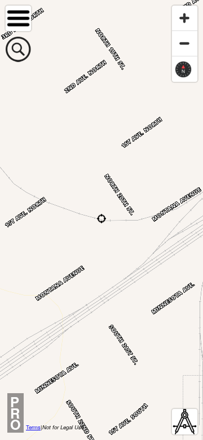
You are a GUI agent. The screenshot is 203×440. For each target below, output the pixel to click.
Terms (33, 427)
